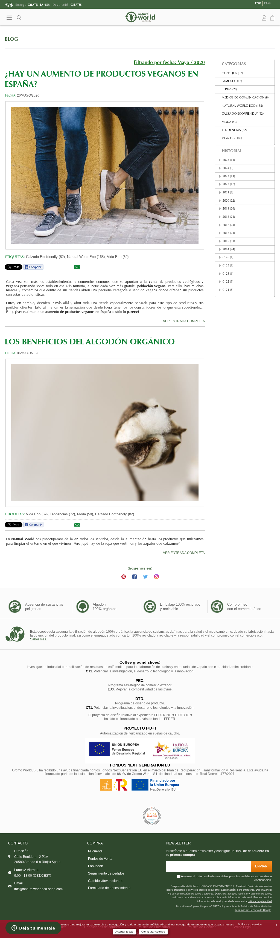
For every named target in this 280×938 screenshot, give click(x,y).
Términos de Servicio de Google (253, 910)
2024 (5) (228, 168)
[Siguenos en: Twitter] (145, 576)
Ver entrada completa (184, 321)
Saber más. (38, 639)
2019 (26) (229, 208)
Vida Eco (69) (118, 257)
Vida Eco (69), (37, 514)
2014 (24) (229, 249)
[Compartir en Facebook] (33, 269)
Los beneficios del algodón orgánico (90, 342)
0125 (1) (228, 265)
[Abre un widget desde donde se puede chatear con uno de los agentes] (33, 928)
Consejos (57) (232, 73)
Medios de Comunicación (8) (245, 97)
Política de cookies (250, 924)
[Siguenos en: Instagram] (156, 576)
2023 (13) (229, 176)
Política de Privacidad (253, 906)
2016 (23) (229, 233)
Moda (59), (85, 514)
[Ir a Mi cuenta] (264, 18)
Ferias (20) (229, 89)
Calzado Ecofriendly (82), (46, 257)
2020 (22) (229, 200)
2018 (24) (229, 217)
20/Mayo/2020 (28, 95)
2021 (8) (228, 192)
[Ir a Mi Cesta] (273, 18)
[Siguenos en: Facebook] (134, 576)
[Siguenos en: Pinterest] (123, 576)
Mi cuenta (95, 851)
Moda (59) (229, 122)
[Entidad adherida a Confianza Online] (128, 816)
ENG (267, 3)
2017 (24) (229, 225)
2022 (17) (229, 184)
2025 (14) (229, 160)
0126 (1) (228, 257)
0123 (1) (228, 273)
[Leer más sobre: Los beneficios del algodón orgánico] (105, 432)
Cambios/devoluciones (105, 881)
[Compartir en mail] (77, 269)
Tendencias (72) (234, 130)
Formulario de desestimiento (109, 888)
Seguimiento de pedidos (106, 873)
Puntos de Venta (100, 859)
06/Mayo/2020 (28, 353)
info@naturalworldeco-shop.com (38, 889)
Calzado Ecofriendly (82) (114, 514)
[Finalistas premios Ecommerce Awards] (152, 816)
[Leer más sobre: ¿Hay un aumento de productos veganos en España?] (105, 175)
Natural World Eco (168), (86, 257)
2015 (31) (229, 241)
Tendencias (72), (63, 514)
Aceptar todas (124, 931)
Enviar (261, 866)
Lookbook (95, 866)
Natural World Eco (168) (242, 106)
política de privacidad (260, 901)
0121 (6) (228, 290)
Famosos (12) (232, 81)
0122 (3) (228, 281)
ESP (258, 3)
